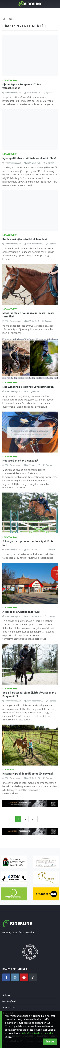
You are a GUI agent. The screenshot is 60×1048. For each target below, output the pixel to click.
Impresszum (9, 1007)
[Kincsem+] (46, 893)
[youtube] (24, 977)
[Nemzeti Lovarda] (46, 862)
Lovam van (8, 769)
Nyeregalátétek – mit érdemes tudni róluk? (29, 158)
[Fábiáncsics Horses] (46, 877)
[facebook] (6, 977)
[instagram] (15, 977)
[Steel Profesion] (14, 877)
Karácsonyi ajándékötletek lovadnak (24, 239)
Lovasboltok (9, 80)
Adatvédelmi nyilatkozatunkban (38, 1033)
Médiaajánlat (9, 1001)
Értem (50, 1041)
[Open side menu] (3, 4)
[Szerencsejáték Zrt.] (14, 893)
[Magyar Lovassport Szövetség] (14, 862)
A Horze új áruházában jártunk (21, 611)
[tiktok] (33, 977)
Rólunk (6, 995)
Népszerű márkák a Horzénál (20, 460)
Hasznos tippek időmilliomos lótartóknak (27, 773)
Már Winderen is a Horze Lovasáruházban (28, 386)
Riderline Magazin (13, 92)
